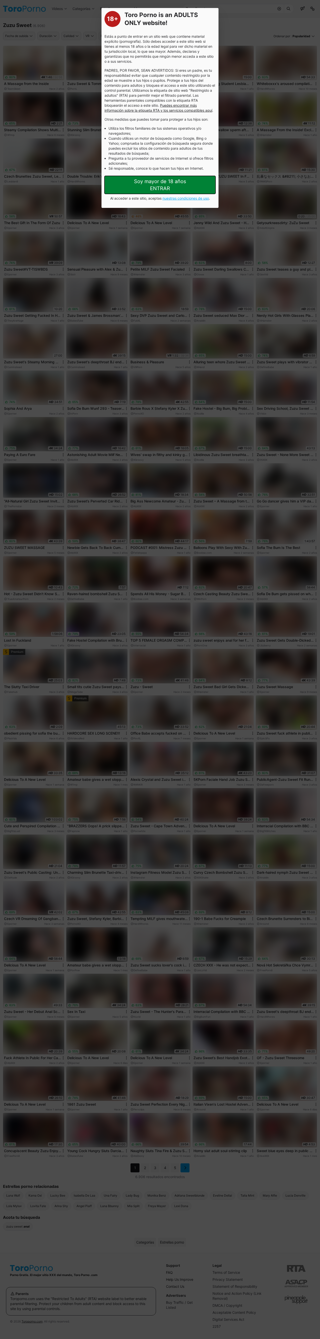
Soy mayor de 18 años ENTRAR (160, 184)
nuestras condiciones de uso (185, 198)
